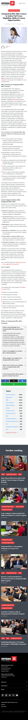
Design (8, 408)
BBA (7, 416)
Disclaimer (3, 704)
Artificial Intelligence (11, 418)
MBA (7, 400)
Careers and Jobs (10, 394)
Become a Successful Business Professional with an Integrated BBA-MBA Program (14, 578)
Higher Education (10, 405)
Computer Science (11, 413)
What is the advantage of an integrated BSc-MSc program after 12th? (13, 329)
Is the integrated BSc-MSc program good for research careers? (13, 375)
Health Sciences (10, 410)
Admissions (3, 682)
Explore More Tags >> (12, 432)
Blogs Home (22, 3)
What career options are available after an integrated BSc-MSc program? (13, 366)
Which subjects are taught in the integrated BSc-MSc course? (12, 359)
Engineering (9, 397)
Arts (7, 429)
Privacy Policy (3, 706)
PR (6, 424)
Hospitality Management (12, 426)
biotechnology (15, 99)
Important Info (4, 685)
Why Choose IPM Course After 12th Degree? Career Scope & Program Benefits (13, 480)
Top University (10, 402)
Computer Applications (8, 506)
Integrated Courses (14, 10)
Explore (2, 689)
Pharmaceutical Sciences (12, 421)
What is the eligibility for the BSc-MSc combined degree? (13, 352)
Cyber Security (19, 506)
